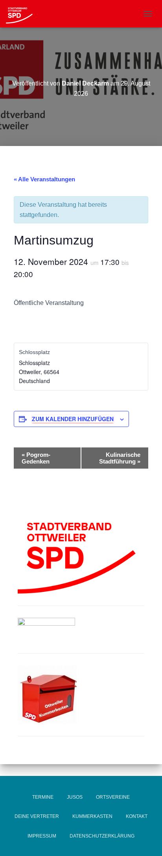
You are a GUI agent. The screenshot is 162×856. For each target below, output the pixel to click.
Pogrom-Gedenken (36, 458)
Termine (42, 797)
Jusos (75, 797)
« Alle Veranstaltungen (44, 179)
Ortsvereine (113, 797)
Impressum (42, 836)
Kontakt (136, 816)
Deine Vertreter (37, 816)
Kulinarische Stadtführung (119, 458)
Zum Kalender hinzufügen (73, 419)
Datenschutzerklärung (102, 836)
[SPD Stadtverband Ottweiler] (22, 14)
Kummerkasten (92, 816)
